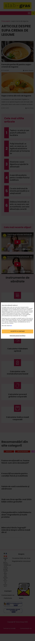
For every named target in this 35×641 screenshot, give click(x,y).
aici (11, 325)
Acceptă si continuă (18, 331)
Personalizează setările (17, 335)
